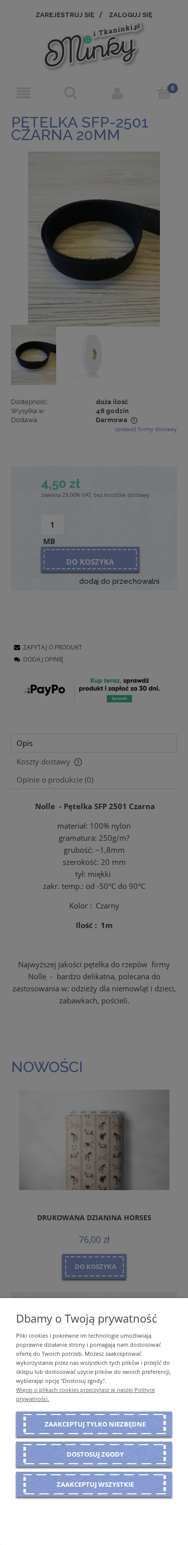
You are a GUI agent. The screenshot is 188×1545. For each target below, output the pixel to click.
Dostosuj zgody (95, 1454)
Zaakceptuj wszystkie (95, 1484)
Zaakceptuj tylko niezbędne (95, 1424)
